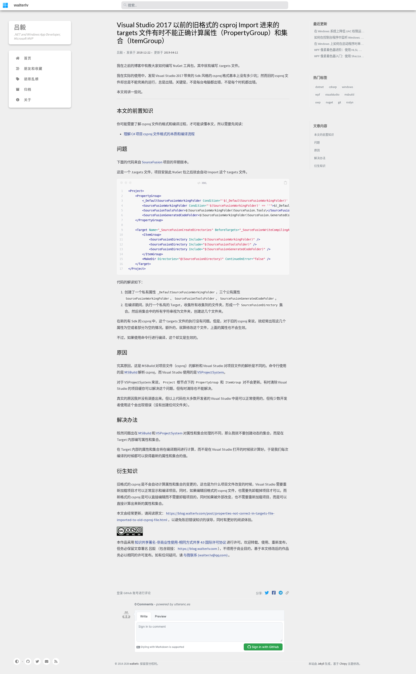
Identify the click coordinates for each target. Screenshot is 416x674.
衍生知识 (319, 165)
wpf (317, 94)
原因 (317, 150)
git (339, 102)
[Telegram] (281, 592)
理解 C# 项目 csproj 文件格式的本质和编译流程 (159, 134)
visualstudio (332, 94)
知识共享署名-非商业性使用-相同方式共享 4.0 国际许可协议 (180, 542)
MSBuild (130, 372)
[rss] (56, 661)
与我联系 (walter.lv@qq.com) (205, 555)
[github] (28, 661)
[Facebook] (274, 592)
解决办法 (319, 158)
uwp (318, 102)
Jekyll (321, 663)
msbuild (349, 94)
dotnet (319, 87)
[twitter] (37, 661)
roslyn (349, 102)
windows (347, 87)
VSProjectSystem (210, 372)
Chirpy (343, 663)
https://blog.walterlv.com (197, 548)
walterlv (21, 5)
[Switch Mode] (17, 661)
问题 (317, 142)
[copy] (285, 183)
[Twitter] (267, 592)
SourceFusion (152, 162)
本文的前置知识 (324, 134)
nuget (329, 102)
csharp (333, 87)
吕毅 (20, 27)
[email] (46, 661)
